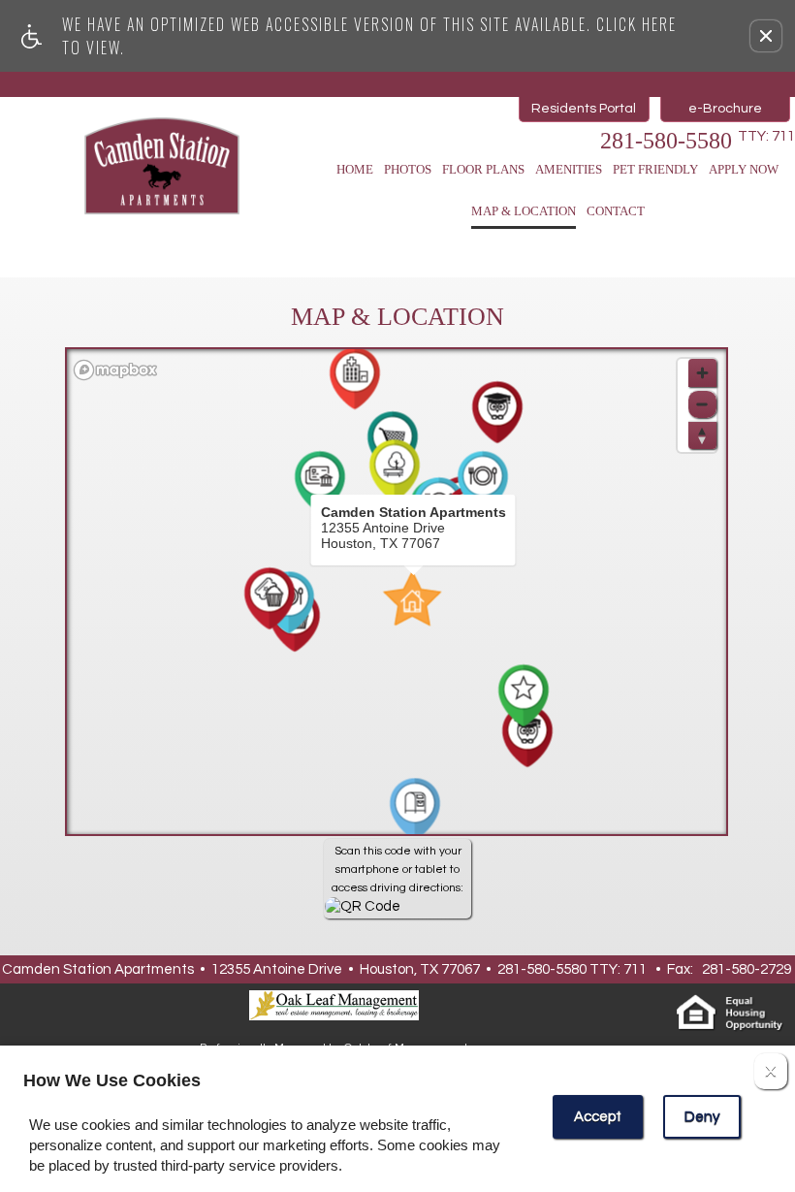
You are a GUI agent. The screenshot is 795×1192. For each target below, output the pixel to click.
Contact (616, 211)
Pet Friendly (655, 169)
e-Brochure (725, 108)
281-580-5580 (697, 140)
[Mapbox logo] (115, 370)
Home (354, 169)
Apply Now (744, 169)
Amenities (568, 169)
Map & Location (523, 211)
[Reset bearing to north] (702, 435)
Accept (597, 1117)
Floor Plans (483, 169)
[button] (765, 35)
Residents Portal (583, 108)
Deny (701, 1117)
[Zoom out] (702, 404)
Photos (407, 169)
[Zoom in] (702, 373)
